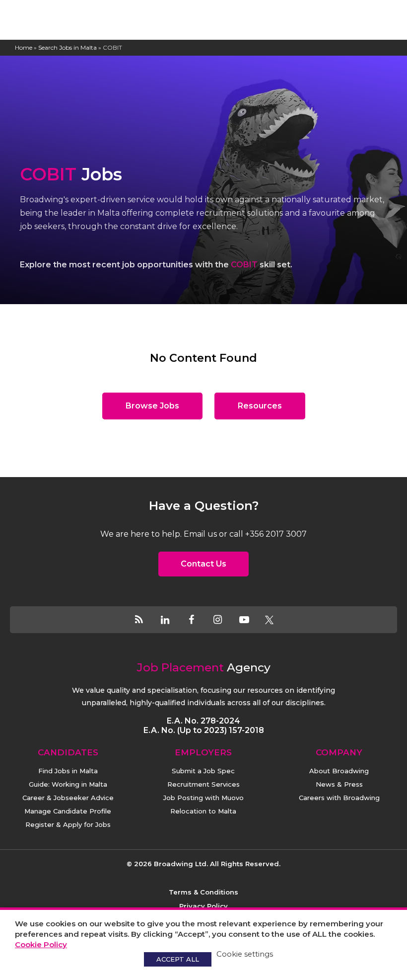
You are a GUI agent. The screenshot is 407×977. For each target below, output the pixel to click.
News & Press (339, 784)
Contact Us (203, 564)
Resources (260, 405)
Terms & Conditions (203, 892)
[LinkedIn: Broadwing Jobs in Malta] (171, 620)
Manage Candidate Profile (67, 811)
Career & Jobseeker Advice (68, 798)
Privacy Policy (203, 906)
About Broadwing (339, 771)
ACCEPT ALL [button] (177, 959)
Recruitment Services (203, 784)
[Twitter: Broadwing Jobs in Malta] (269, 620)
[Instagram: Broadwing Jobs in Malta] (224, 620)
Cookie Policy (41, 944)
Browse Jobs (152, 405)
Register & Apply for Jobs (68, 824)
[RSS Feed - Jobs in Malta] (145, 620)
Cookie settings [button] (244, 954)
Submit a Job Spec (203, 771)
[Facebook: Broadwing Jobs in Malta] (198, 620)
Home (23, 47)
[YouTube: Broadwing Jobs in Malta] (250, 620)
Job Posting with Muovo (203, 798)
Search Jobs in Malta (67, 47)
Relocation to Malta (203, 811)
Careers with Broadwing (339, 798)
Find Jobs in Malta (68, 771)
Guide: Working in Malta (68, 784)
